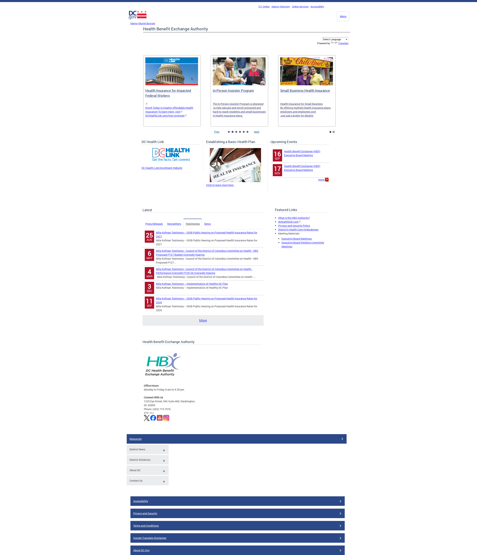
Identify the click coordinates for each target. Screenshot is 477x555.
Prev (216, 132)
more (321, 179)
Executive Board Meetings (297, 238)
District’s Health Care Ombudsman (298, 229)
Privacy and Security (145, 513)
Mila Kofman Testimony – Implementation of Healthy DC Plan (192, 284)
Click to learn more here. (220, 185)
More (203, 320)
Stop (333, 132)
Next (256, 132)
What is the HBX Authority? (294, 218)
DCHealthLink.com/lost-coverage (164, 115)
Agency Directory (280, 6)
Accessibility (317, 6)
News (207, 224)
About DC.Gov (141, 550)
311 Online (264, 6)
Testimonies (193, 224)
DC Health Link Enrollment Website (162, 168)
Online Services (300, 6)
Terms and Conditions (146, 525)
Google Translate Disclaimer (149, 538)
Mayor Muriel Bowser (142, 23)
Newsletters (174, 224)
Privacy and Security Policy (294, 225)
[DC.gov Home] (137, 20)
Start (331, 132)
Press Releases (154, 224)
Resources (135, 439)
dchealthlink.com (288, 221)
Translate (343, 43)
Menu (343, 16)
